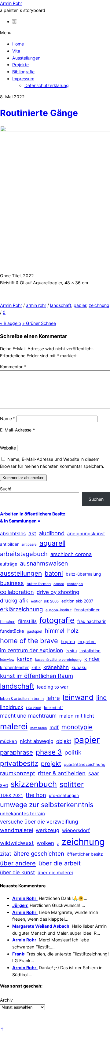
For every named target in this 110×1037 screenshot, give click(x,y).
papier (80, 305)
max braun (38, 728)
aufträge (8, 563)
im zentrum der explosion (31, 650)
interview (7, 659)
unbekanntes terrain (22, 814)
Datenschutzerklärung (46, 85)
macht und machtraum (28, 715)
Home (18, 43)
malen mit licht (76, 716)
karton (24, 659)
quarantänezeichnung (84, 764)
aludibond (51, 533)
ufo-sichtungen (64, 795)
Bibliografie (23, 71)
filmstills (27, 621)
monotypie (77, 727)
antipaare (29, 544)
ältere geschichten (39, 853)
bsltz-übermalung (83, 574)
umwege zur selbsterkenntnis (46, 805)
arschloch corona (71, 554)
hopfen (68, 641)
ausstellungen (21, 573)
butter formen (39, 583)
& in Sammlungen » (20, 520)
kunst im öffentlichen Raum (36, 675)
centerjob (75, 584)
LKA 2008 (33, 708)
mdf (54, 727)
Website (8, 447)
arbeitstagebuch (24, 554)
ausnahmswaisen (44, 563)
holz (73, 630)
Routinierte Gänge (39, 113)
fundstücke (12, 631)
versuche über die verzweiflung (39, 821)
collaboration (17, 591)
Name (7, 418)
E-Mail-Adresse (17, 429)
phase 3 (49, 752)
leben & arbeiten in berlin (22, 698)
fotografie (57, 620)
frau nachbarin (91, 621)
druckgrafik (14, 600)
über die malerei (55, 872)
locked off (53, 707)
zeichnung (99, 305)
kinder (92, 659)
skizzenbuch (34, 784)
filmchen (7, 621)
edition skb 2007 (77, 601)
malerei (14, 726)
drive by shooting (58, 592)
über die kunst (17, 872)
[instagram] (14, 21)
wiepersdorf (76, 830)
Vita (16, 50)
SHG (4, 785)
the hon (36, 794)
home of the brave (29, 641)
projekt (51, 763)
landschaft (60, 305)
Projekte (20, 64)
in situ (71, 651)
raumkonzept (17, 773)
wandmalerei (16, 830)
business (12, 583)
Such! (5, 488)
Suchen (96, 499)
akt (32, 533)
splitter (72, 784)
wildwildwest (17, 842)
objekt (63, 741)
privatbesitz (19, 763)
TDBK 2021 (11, 795)
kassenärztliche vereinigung (58, 659)
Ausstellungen (26, 57)
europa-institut (59, 610)
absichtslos (13, 534)
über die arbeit (59, 863)
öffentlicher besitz (85, 854)
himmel (54, 630)
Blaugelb (10, 323)
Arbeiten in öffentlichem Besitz (32, 513)
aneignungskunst (86, 534)
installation (90, 650)
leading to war (52, 687)
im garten (87, 641)
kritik (36, 667)
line (101, 697)
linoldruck (11, 707)
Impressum (23, 78)
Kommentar (13, 366)
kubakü (79, 667)
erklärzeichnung (21, 609)
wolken (45, 843)
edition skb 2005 (45, 601)
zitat (5, 853)
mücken (8, 741)
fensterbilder (87, 609)
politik (72, 752)
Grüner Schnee (39, 323)
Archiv (6, 999)
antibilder (9, 544)
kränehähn (56, 667)
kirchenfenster (14, 667)
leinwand (78, 697)
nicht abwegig (36, 741)
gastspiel (34, 631)
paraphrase (16, 752)
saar (93, 773)
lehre (53, 697)
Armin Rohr (11, 305)
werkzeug (47, 830)
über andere (18, 863)
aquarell (52, 543)
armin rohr (36, 305)
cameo (58, 584)
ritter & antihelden (62, 773)
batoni (54, 573)
